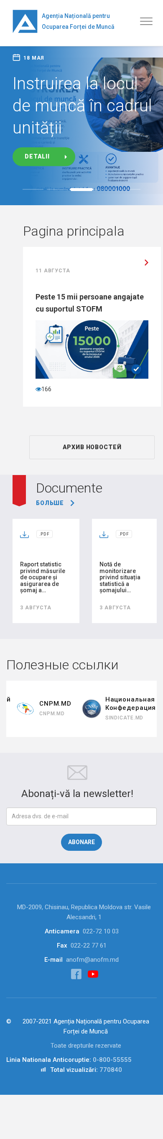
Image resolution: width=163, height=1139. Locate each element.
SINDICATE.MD (124, 718)
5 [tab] (130, 189)
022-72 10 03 (101, 931)
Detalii (37, 156)
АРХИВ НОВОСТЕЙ (92, 447)
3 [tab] (81, 189)
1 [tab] (33, 189)
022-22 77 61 (89, 945)
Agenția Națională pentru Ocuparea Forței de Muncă (78, 21)
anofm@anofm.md (92, 959)
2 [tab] (57, 189)
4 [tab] (105, 189)
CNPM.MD (52, 714)
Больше (50, 503)
